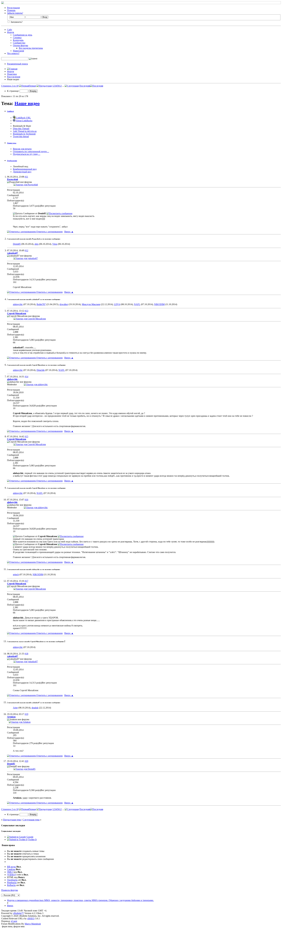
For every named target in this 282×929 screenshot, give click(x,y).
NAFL (137, 304)
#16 (26, 499)
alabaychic (18, 304)
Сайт (9, 29)
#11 (26, 176)
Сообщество (19, 43)
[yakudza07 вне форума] (26, 258)
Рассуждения (13, 76)
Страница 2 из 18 (10, 86)
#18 (26, 653)
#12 (26, 250)
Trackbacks (12, 880)
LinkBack (10, 111)
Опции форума (20, 45)
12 (60, 86)
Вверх (68, 231)
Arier (15, 707)
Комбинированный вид (25, 169)
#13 (26, 311)
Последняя (84, 86)
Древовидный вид (22, 171)
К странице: (13, 91)
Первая (32, 86)
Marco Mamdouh (33, 924)
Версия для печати (22, 149)
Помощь (11, 10)
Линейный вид (20, 166)
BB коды (11, 866)
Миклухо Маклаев (91, 304)
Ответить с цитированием (49, 231)
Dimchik (41, 370)
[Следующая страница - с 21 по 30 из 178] (72, 86)
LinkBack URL (23, 117)
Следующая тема (31, 819)
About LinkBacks (23, 120)
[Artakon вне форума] (20, 722)
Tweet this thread (21, 136)
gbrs (36, 244)
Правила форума (9, 890)
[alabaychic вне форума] (36, 384)
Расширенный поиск (17, 64)
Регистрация (13, 7)
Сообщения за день (22, 35)
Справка (17, 37)
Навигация (18, 50)
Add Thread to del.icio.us (25, 131)
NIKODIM (159, 304)
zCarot (14, 921)
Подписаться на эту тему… (26, 154)
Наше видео (27, 103)
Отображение (12, 161)
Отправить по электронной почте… (31, 151)
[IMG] (10, 872)
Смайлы (11, 869)
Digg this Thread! (21, 128)
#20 (26, 761)
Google (29, 837)
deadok (35, 707)
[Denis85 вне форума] (24, 769)
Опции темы (11, 143)
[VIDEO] (11, 874)
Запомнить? (16, 22)
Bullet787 (41, 304)
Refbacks (11, 885)
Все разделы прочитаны (31, 48)
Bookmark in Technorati (24, 134)
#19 (26, 714)
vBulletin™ (18, 913)
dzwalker (63, 304)
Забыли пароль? (15, 13)
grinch (16, 574)
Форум (10, 32)
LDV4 (117, 304)
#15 (26, 436)
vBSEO (31, 918)
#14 (26, 376)
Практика (12, 74)
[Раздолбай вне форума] (26, 184)
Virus (54, 244)
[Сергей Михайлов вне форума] (30, 318)
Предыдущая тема (12, 819)
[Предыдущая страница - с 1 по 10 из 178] (44, 86)
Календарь (18, 40)
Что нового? (13, 53)
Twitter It (32, 839)
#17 (26, 581)
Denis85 (17, 244)
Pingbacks (12, 882)
